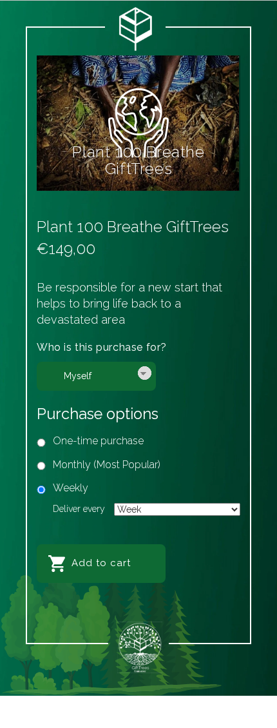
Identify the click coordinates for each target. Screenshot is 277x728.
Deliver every (79, 509)
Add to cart (101, 563)
